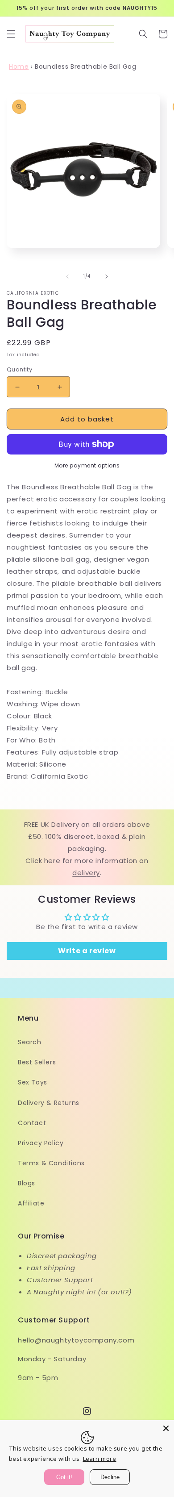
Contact (32, 1122)
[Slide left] (67, 276)
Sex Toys (32, 1082)
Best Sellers (37, 1062)
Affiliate (31, 1203)
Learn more (99, 1459)
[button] (11, 34)
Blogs (26, 1183)
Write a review (87, 951)
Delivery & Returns (48, 1102)
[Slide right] (106, 276)
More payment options (87, 465)
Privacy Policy (40, 1142)
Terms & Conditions (51, 1163)
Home (19, 66)
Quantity (19, 369)
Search (29, 1042)
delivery (86, 872)
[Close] (166, 1428)
